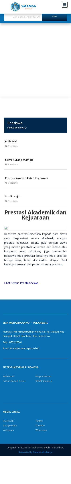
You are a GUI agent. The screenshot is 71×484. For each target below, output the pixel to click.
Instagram (8, 430)
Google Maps (10, 425)
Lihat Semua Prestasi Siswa (21, 283)
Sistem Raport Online (14, 381)
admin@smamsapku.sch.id (24, 348)
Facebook (8, 421)
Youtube (40, 425)
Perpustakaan (43, 376)
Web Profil (8, 376)
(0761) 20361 (15, 342)
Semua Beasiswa (16, 127)
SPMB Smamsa (44, 381)
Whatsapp (41, 430)
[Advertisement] (35, 60)
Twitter (39, 421)
